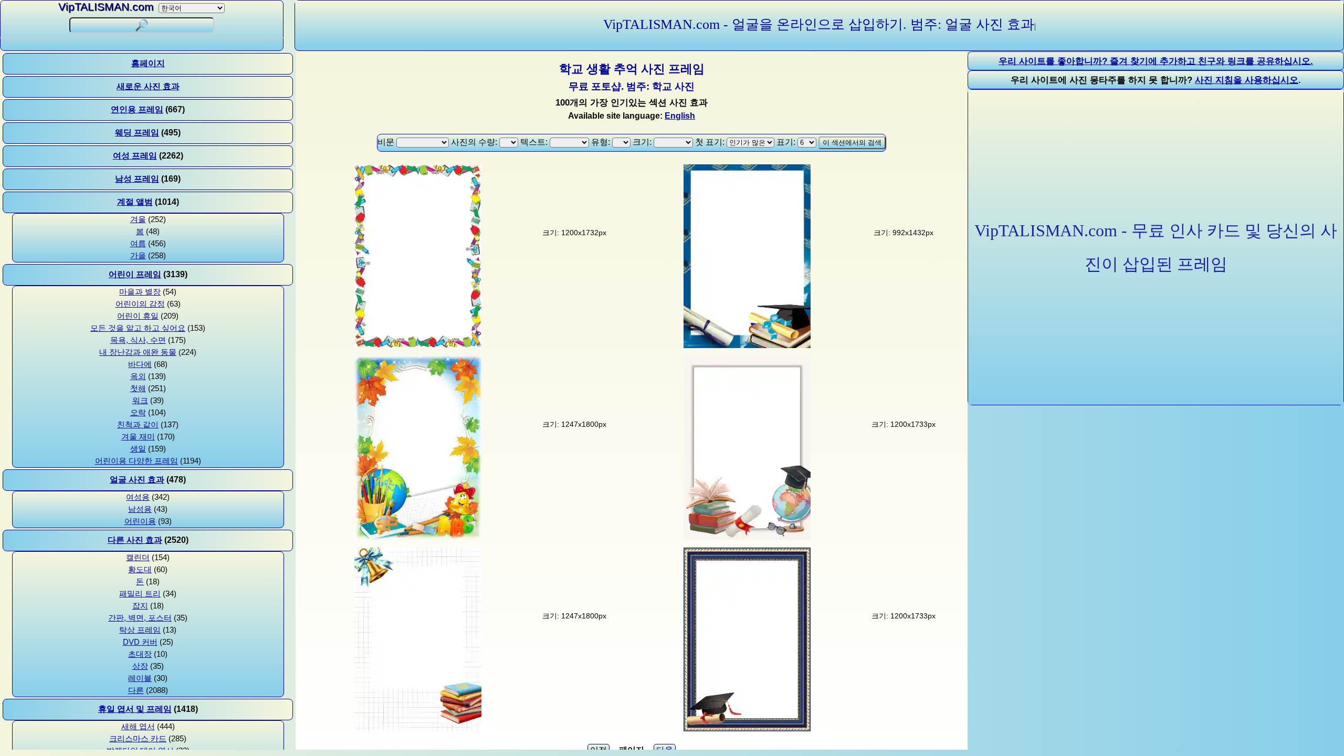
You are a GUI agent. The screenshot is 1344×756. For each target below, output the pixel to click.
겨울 (138, 219)
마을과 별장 (140, 292)
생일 (138, 449)
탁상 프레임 (140, 630)
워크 (140, 400)
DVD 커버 (140, 642)
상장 (140, 666)
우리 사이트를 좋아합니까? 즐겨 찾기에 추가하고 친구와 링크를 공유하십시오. (1156, 61)
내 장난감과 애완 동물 (137, 352)
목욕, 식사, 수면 (138, 340)
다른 (136, 690)
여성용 (138, 497)
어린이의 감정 (140, 304)
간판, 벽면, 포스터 (140, 618)
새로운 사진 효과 (148, 86)
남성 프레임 (137, 178)
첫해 (138, 388)
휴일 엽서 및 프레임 (135, 709)
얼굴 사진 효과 (137, 479)
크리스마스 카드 (137, 738)
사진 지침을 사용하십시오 (1246, 80)
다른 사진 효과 (135, 540)
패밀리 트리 (140, 594)
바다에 (140, 364)
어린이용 (140, 521)
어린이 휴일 (138, 316)
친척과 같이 (138, 425)
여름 (138, 243)
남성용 (140, 509)
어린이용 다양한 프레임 (136, 461)
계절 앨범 (135, 201)
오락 (138, 412)
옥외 (138, 376)
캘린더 (138, 557)
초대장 (140, 654)
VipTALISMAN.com (106, 7)
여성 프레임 (135, 155)
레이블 (140, 678)
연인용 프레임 (137, 109)
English (680, 115)
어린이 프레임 (135, 274)
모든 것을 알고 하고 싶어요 (137, 328)
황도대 (140, 569)
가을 (138, 255)
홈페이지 (148, 63)
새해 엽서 (138, 726)
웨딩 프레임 (137, 132)
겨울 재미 (138, 437)
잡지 (140, 606)
